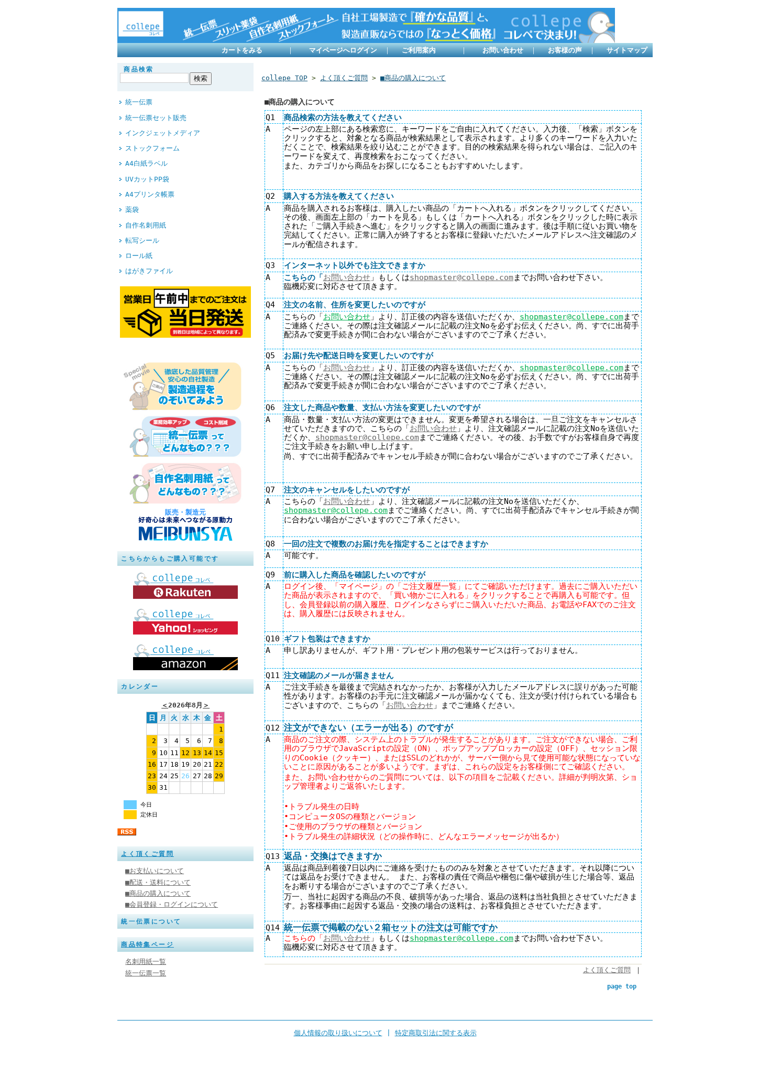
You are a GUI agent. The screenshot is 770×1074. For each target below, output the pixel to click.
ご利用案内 (428, 50)
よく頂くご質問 (147, 853)
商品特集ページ (147, 944)
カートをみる (251, 50)
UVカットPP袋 (147, 179)
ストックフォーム (152, 148)
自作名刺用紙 (145, 225)
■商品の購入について (158, 893)
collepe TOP (284, 78)
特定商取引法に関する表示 (436, 1033)
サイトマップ (627, 50)
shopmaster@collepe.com (461, 277)
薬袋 (132, 209)
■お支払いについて (154, 871)
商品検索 (139, 69)
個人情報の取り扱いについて (338, 1033)
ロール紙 (138, 256)
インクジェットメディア (162, 133)
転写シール (142, 240)
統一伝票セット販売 (155, 118)
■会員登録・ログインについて (171, 904)
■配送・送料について (158, 882)
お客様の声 (567, 50)
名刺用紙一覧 (145, 961)
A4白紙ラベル (146, 163)
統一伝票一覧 (145, 973)
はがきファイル (149, 271)
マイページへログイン (343, 50)
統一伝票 (138, 102)
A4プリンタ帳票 (149, 194)
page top (621, 986)
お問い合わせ (502, 50)
